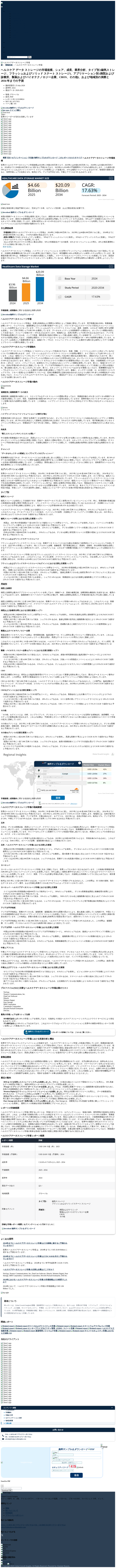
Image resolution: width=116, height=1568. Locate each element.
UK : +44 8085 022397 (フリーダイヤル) (18, 1437)
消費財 (15, 37)
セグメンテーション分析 (14, 1418)
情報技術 (16, 14)
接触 (9, 52)
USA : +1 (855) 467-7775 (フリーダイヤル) (18, 1434)
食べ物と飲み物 (18, 23)
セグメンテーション (19, 158)
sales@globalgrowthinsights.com (15, 1439)
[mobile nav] (2, 6)
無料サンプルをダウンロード (46, 158)
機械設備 (16, 18)
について (10, 47)
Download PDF (7, 1490)
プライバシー (73, 803)
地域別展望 (9, 1420)
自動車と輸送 (17, 21)
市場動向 (8, 1412)
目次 (9, 158)
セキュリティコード (60, 1467)
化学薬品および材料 (20, 33)
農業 (14, 30)
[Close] (104, 1446)
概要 (5, 158)
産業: (9, 11)
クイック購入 (15, 110)
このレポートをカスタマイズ (70, 158)
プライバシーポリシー (14, 1515)
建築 (14, 35)
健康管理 (16, 16)
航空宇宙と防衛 (18, 28)
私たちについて (11, 1511)
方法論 (31, 158)
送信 (58, 797)
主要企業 (8, 1423)
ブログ (9, 42)
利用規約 (9, 1513)
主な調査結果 (10, 1410)
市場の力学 (9, 1415)
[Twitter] (2, 1535)
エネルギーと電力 (19, 26)
